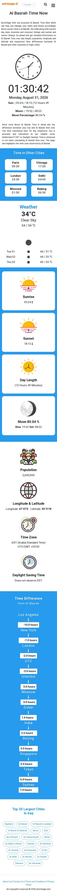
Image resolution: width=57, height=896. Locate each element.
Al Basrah (22, 824)
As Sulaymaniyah (31, 837)
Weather (28, 207)
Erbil (46, 830)
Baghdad (9, 824)
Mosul (35, 830)
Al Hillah (13, 856)
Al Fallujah (42, 856)
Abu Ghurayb (12, 837)
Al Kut (44, 850)
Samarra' (19, 863)
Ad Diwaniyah (30, 850)
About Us (7, 881)
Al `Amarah (13, 850)
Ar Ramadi (27, 856)
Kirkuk (47, 837)
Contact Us (18, 881)
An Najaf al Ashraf (13, 843)
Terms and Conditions (35, 881)
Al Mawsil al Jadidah (42, 824)
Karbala (30, 843)
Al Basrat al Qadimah (17, 830)
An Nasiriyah (45, 843)
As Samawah (35, 863)
